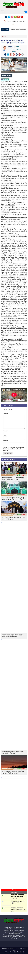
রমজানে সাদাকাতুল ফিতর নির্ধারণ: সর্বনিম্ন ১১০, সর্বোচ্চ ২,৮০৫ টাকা (12, 752)
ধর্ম (5, 36)
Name (5, 431)
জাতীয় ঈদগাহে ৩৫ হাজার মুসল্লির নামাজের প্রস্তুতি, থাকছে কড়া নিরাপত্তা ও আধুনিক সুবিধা (13, 498)
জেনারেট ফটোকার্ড (6, 76)
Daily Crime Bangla (19, 952)
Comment (6, 413)
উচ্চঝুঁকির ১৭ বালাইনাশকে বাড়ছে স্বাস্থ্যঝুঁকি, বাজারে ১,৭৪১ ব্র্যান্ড (18, 909)
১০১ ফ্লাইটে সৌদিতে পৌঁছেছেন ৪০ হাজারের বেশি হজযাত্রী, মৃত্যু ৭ (13, 518)
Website (5, 441)
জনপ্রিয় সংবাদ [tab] (14, 892)
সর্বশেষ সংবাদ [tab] (14, 890)
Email (5, 436)
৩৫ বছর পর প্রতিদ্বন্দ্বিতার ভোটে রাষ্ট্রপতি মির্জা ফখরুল (12, 29)
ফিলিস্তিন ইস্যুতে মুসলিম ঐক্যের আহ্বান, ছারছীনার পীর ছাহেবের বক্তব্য (12, 636)
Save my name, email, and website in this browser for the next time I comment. (13, 449)
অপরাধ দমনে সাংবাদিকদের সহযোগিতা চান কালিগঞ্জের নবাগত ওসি (17, 896)
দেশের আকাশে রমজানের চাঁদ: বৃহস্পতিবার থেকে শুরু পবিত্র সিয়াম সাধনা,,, (13, 772)
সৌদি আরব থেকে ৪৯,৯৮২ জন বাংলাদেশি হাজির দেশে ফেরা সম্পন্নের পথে (13, 478)
